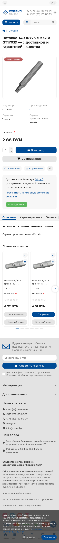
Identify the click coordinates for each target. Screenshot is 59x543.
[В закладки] (25, 255)
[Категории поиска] (26, 22)
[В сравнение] (25, 261)
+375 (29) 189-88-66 (41, 10)
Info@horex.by (14, 428)
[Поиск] (53, 22)
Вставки (13, 30)
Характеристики (31, 217)
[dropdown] (4, 3)
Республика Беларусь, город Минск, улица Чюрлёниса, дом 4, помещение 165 (31, 442)
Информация (12, 385)
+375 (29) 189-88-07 (17, 418)
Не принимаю (30, 537)
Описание (9, 217)
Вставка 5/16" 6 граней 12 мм (12, 282)
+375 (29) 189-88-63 (41, 14)
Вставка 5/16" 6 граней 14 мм (40, 282)
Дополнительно (14, 394)
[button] (4, 289)
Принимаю (49, 537)
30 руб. (39, 179)
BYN (53, 3)
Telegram (11, 423)
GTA (32, 109)
